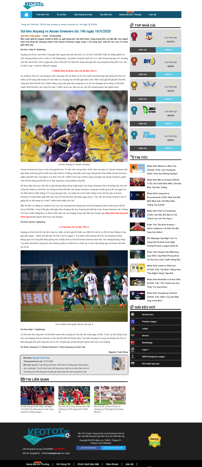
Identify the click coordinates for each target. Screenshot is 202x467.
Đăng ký (168, 50)
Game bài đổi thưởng (130, 14)
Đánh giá (143, 50)
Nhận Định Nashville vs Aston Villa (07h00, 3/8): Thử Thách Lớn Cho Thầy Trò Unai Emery (163, 283)
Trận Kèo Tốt (42, 14)
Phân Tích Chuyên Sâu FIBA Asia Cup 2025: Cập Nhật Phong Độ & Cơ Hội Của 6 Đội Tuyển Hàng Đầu (163, 256)
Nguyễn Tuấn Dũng (41, 358)
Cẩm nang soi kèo (83, 14)
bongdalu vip (54, 453)
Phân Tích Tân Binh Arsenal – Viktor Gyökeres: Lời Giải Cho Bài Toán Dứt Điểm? (163, 228)
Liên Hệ (152, 14)
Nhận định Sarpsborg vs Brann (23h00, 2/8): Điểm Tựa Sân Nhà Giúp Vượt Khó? (163, 297)
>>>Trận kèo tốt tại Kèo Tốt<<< (74, 227)
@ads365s (59, 448)
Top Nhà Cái (106, 14)
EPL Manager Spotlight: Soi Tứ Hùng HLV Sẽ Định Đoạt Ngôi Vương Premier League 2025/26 (162, 242)
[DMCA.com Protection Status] (154, 440)
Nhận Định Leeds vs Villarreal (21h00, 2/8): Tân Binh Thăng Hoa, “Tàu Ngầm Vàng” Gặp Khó (164, 269)
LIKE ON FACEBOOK (88, 448)
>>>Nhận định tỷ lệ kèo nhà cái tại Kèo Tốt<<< (74, 71)
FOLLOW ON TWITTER (113, 448)
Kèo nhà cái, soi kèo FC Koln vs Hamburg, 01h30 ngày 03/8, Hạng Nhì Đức (108, 409)
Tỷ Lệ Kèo (61, 14)
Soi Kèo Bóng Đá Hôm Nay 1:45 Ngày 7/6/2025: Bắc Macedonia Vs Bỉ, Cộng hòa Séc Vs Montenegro (37, 409)
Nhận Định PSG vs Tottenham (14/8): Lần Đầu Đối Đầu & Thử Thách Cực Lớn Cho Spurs (162, 215)
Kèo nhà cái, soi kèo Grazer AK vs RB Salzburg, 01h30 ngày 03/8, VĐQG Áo (74, 409)
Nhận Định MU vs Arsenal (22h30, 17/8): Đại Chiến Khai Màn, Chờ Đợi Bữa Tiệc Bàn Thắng (164, 184)
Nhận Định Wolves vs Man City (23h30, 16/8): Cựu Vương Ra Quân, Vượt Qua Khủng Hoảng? (162, 170)
